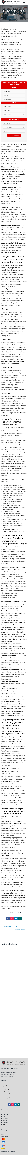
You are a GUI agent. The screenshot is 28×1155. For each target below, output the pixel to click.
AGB (4, 1124)
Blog (4, 1116)
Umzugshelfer (7, 1038)
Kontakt (5, 1120)
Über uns (5, 1114)
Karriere (5, 1118)
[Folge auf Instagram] (12, 918)
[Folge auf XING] (20, 918)
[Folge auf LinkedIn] (16, 918)
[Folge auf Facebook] (8, 918)
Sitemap (5, 1122)
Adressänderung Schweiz (11, 967)
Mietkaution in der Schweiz (11, 1003)
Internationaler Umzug (10, 1099)
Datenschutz (14, 1068)
